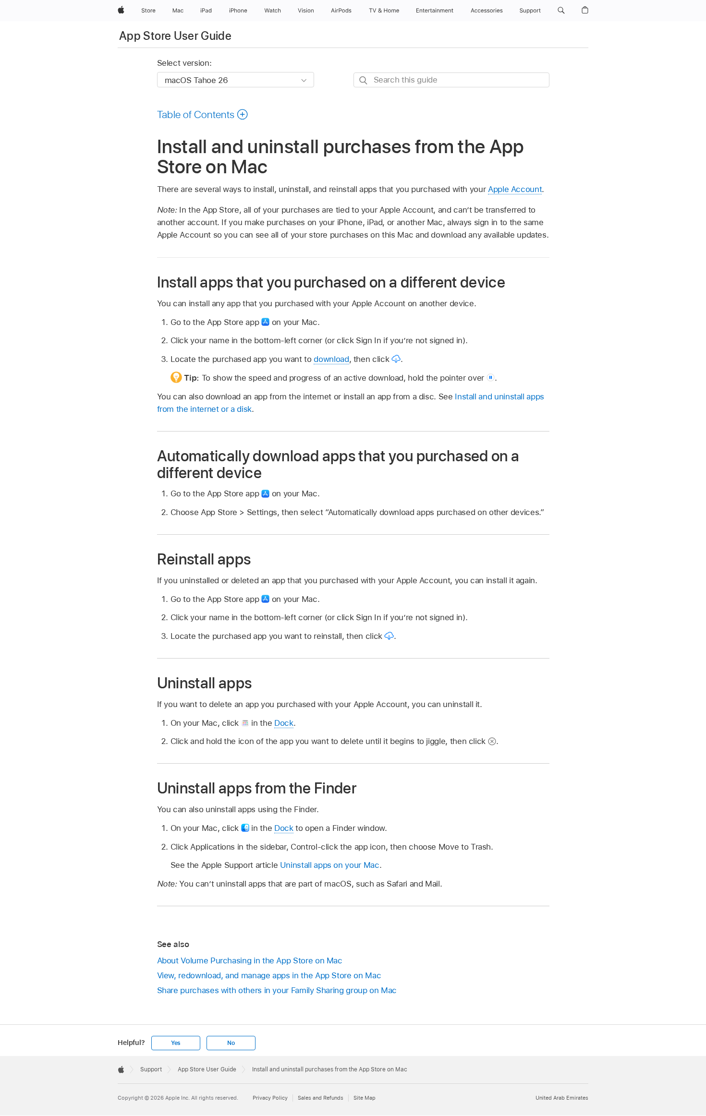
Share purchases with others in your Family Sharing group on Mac (277, 990)
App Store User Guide (175, 36)
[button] (561, 10)
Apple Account (515, 189)
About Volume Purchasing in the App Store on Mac (249, 960)
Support (151, 1069)
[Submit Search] (364, 80)
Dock (283, 723)
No (231, 1043)
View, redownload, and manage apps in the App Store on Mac (269, 975)
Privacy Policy (270, 1097)
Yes (176, 1043)
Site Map (364, 1097)
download (331, 359)
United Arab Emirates (562, 1097)
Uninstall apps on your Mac (329, 865)
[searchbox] (451, 79)
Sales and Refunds (320, 1097)
